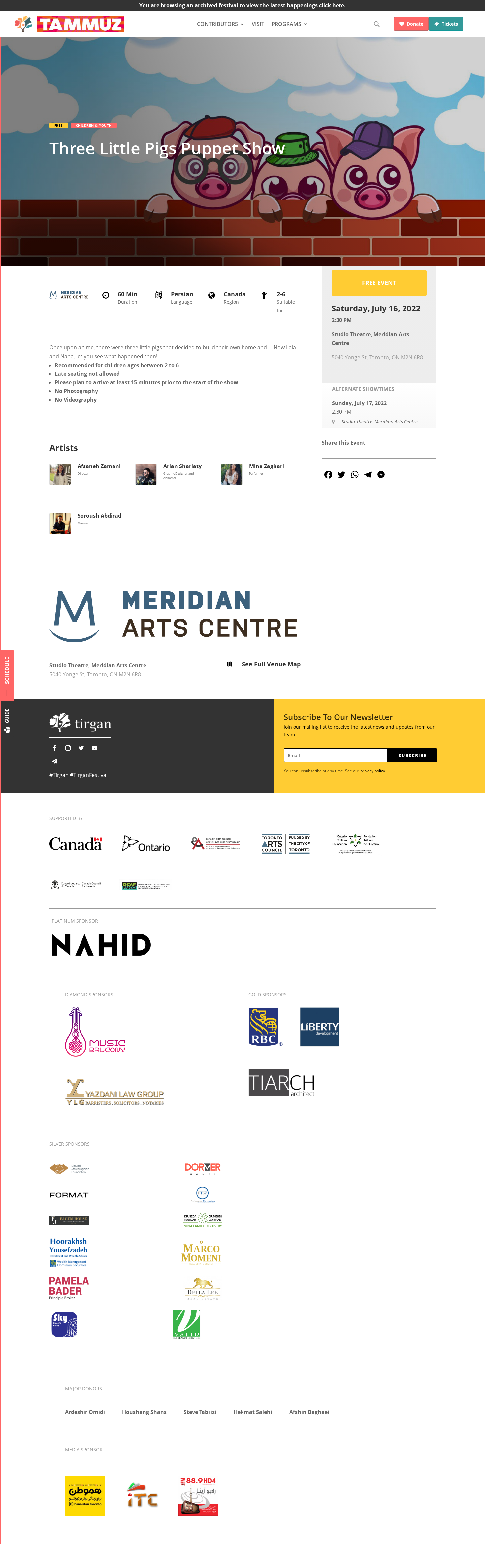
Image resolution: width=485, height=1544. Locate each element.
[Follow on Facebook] (54, 748)
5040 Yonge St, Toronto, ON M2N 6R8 (95, 674)
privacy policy (372, 771)
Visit (258, 24)
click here (331, 5)
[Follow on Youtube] (94, 748)
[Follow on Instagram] (68, 748)
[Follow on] (54, 761)
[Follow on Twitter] (81, 748)
